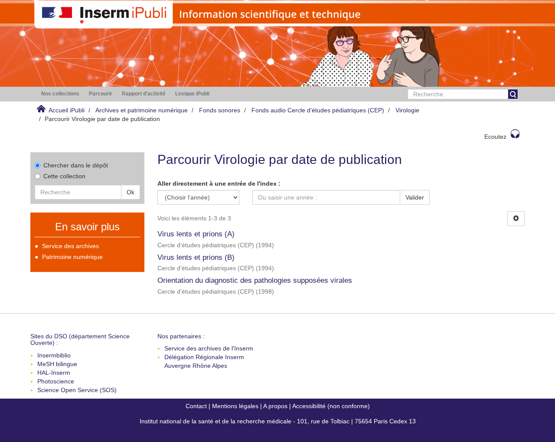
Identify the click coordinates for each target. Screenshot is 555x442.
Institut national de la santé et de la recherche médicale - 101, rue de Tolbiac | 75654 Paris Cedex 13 (278, 421)
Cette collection (64, 176)
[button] (60, 94)
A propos (275, 406)
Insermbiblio (54, 355)
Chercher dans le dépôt (75, 165)
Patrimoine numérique (72, 256)
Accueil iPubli (67, 110)
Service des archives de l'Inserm (208, 348)
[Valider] (513, 94)
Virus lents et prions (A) (196, 234)
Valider (414, 197)
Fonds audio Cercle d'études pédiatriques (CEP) (317, 110)
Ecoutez (495, 136)
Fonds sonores (219, 110)
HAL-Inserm (53, 372)
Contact (196, 406)
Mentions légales (235, 406)
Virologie (407, 110)
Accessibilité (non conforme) (331, 406)
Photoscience (55, 381)
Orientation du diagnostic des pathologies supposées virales (254, 280)
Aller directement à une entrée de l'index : (219, 183)
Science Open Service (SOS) (77, 389)
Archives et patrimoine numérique (141, 110)
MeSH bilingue (57, 363)
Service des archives (70, 245)
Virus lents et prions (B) (196, 257)
